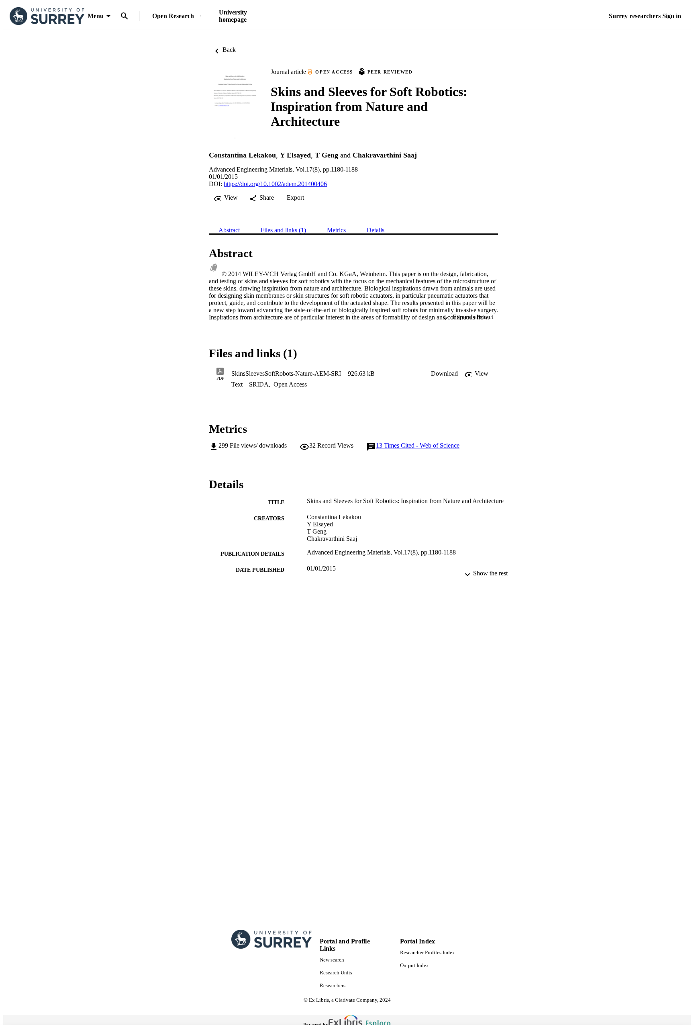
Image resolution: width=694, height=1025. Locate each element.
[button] (444, 373)
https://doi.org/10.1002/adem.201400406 (275, 183)
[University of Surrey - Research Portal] (47, 16)
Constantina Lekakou (242, 155)
